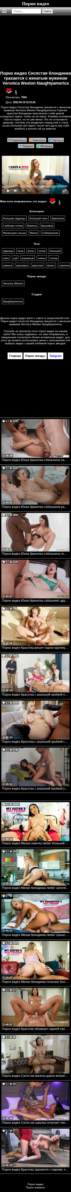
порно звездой (56, 343)
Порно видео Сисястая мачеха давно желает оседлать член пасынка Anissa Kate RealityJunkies (35, 1075)
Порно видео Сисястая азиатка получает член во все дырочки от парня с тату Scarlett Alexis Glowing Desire (35, 1122)
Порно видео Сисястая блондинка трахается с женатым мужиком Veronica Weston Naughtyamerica (35, 78)
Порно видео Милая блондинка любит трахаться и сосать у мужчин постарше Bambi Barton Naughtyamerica (35, 935)
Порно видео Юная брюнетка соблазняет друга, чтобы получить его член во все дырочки (35, 600)
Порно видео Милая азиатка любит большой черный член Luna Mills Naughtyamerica (35, 843)
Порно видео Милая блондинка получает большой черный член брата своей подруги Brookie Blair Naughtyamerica (35, 981)
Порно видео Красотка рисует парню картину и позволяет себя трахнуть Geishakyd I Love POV (35, 647)
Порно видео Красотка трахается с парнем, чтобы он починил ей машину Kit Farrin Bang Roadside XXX (35, 1169)
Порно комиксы (35, 1187)
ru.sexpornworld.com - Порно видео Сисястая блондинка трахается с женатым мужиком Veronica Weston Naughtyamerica (36, 321)
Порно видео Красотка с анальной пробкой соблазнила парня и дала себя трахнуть (35, 741)
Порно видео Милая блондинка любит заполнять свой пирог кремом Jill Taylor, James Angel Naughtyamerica (35, 887)
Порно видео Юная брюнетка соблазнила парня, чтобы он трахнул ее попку (35, 460)
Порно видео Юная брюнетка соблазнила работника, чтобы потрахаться (35, 506)
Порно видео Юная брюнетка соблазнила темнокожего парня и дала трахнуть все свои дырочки (35, 553)
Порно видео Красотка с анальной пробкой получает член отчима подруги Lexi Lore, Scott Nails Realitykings (35, 694)
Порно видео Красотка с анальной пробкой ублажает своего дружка (35, 788)
